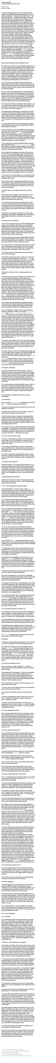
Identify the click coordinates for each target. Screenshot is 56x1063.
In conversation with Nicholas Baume (12, 1049)
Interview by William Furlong (10, 1052)
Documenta (25, 44)
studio (28, 258)
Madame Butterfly (17, 654)
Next (3, 1058)
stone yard (31, 489)
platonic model (15, 402)
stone (4, 295)
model (3, 759)
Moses (13, 540)
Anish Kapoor (6, 2)
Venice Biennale (9, 44)
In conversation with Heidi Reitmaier (12, 1054)
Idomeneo (10, 54)
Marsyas (24, 49)
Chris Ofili (6, 634)
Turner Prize (17, 44)
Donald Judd (5, 363)
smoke (11, 511)
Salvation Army (29, 778)
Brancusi (4, 358)
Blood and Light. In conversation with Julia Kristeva (17, 1055)
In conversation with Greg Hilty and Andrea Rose (16, 1051)
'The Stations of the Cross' (23, 144)
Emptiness (15, 860)
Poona (9, 558)
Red (32, 355)
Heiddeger (10, 648)
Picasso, (19, 132)
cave (5, 404)
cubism (7, 517)
